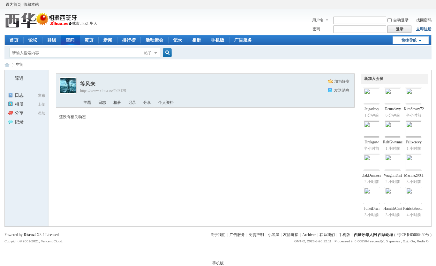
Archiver (309, 234)
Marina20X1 (414, 175)
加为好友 (342, 81)
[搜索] (166, 53)
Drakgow (372, 142)
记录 (177, 40)
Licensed (52, 234)
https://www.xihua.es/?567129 (103, 90)
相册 (196, 40)
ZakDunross (371, 175)
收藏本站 (31, 4)
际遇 (19, 78)
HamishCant (392, 208)
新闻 (107, 40)
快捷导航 (409, 40)
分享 (19, 113)
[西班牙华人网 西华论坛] (52, 27)
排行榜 (129, 40)
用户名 (318, 20)
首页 (14, 40)
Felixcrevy (414, 142)
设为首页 (13, 4)
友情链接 (290, 234)
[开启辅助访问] (430, 4)
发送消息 (342, 90)
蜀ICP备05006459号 (412, 234)
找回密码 (424, 20)
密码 (316, 29)
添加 (41, 113)
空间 (70, 40)
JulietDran (372, 208)
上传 (41, 104)
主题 (87, 102)
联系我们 (327, 234)
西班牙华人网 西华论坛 (7, 64)
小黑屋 (273, 234)
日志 (19, 95)
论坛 (32, 40)
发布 (41, 95)
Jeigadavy (371, 109)
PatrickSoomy (414, 208)
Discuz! (30, 234)
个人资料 (166, 102)
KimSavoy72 (414, 109)
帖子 (148, 53)
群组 (51, 40)
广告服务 (243, 40)
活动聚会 (154, 40)
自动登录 (401, 20)
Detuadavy (393, 109)
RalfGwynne (392, 142)
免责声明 (256, 234)
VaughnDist (393, 175)
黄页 (89, 40)
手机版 (217, 40)
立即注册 (424, 29)
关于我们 (218, 234)
